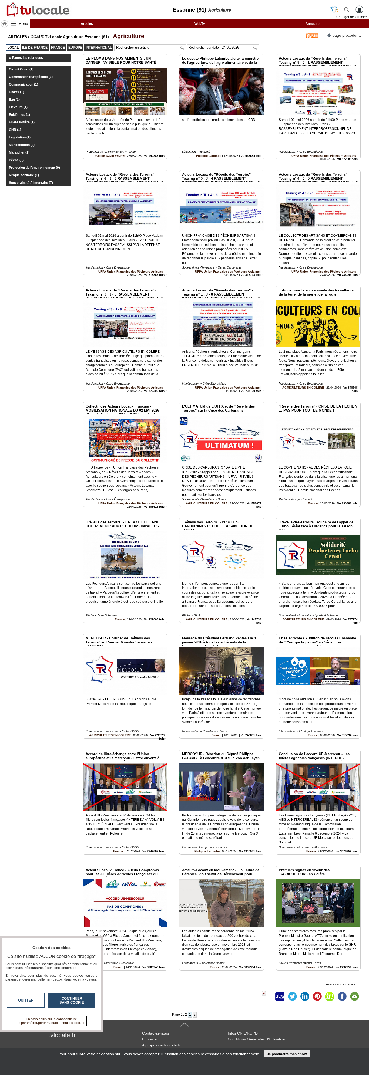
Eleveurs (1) (18, 107)
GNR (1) (15, 130)
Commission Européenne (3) (31, 77)
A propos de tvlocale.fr (161, 1045)
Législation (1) (20, 137)
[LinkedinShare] (304, 996)
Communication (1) (23, 84)
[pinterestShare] (317, 996)
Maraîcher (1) (19, 152)
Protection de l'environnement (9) (34, 167)
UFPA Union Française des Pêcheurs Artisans (323, 155)
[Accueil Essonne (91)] (4, 24)
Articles (87, 24)
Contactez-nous (155, 1033)
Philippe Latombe (208, 155)
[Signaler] (267, 996)
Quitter (25, 1000)
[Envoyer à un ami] (354, 996)
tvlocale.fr (62, 1035)
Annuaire (313, 24)
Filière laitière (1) (22, 122)
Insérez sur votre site (340, 984)
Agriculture (127, 36)
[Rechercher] (347, 9)
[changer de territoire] (334, 9)
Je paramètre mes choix (287, 1054)
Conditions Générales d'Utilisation (256, 1039)
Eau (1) (14, 99)
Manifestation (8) (22, 145)
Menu (23, 23)
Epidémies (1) (19, 115)
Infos (243, 1033)
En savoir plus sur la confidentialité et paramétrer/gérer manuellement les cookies (51, 1021)
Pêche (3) (16, 160)
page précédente (347, 35)
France (313, 503)
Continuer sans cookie (71, 1000)
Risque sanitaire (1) (24, 175)
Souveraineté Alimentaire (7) (31, 183)
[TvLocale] (37, 9)
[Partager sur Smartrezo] (279, 996)
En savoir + (151, 1039)
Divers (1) (16, 92)
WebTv (199, 24)
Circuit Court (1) (21, 69)
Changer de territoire (351, 17)
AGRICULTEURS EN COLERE (303, 387)
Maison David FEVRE (110, 155)
